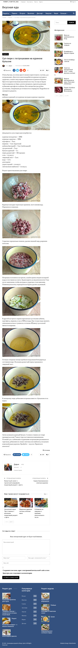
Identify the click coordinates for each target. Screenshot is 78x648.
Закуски (48, 13)
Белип (53, 617)
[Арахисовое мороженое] (45, 596)
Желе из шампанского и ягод (69, 36)
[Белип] (45, 619)
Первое (14, 13)
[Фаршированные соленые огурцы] (45, 627)
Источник (46, 450)
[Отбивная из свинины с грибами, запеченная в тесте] (41, 503)
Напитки (24, 615)
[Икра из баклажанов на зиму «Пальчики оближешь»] (59, 81)
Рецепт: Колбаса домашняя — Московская (69, 89)
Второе (22, 13)
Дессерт (40, 13)
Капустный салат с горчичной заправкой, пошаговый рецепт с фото (13, 483)
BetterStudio (72, 643)
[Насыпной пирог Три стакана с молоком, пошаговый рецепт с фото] (11, 503)
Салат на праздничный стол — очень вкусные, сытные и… (65, 71)
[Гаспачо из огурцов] (59, 46)
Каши (56, 13)
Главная (23, 2)
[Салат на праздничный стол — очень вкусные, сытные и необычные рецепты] (59, 70)
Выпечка (31, 13)
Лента (36, 2)
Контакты (30, 2)
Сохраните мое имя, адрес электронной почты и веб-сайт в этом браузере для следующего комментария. (26, 571)
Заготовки (24, 607)
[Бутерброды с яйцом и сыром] (59, 54)
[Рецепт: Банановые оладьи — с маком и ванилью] (6, 621)
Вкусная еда (10, 7)
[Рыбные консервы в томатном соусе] (45, 607)
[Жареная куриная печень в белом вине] (26, 503)
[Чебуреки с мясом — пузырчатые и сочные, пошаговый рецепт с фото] (6, 607)
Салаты (24, 604)
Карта (41, 2)
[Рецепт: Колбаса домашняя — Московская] (59, 90)
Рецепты (6, 13)
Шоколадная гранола (9, 636)
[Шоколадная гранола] (6, 632)
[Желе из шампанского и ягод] (59, 37)
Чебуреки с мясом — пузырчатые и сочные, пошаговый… (9, 612)
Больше (63, 13)
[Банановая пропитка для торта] (6, 596)
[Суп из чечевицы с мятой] (59, 62)
